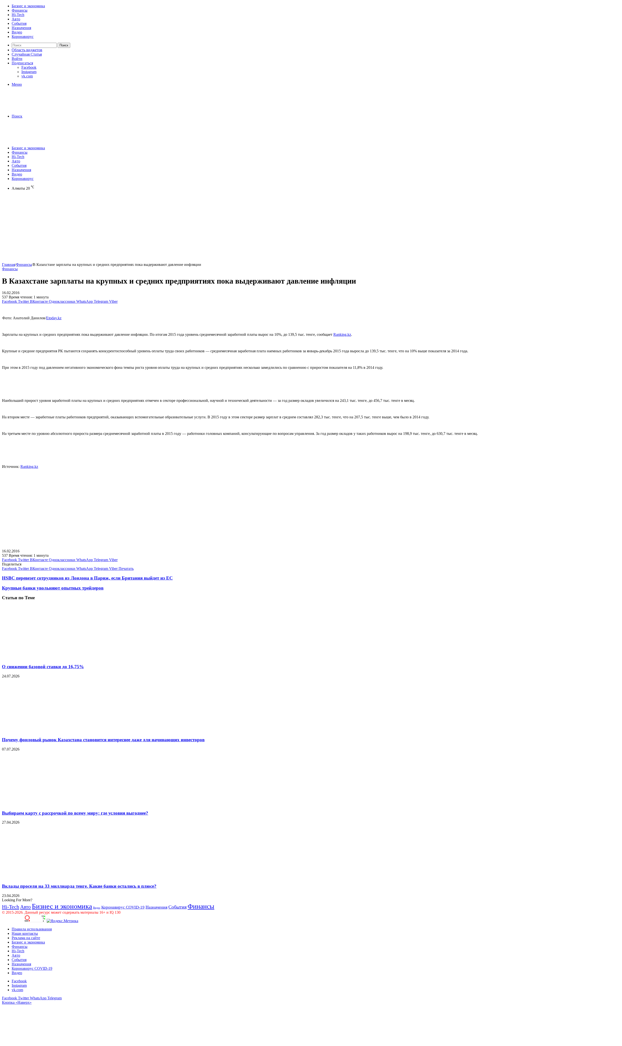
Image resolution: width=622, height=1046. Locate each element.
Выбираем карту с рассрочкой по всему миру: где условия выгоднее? (75, 813)
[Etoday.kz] (38, 108)
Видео (17, 32)
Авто (16, 19)
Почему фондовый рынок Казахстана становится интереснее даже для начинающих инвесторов (103, 739)
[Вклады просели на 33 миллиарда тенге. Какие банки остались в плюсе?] (49, 877)
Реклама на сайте (26, 938)
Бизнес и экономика (28, 6)
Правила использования (32, 929)
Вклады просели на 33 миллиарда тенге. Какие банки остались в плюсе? (79, 886)
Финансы (19, 10)
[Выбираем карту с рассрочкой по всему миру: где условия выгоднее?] (49, 803)
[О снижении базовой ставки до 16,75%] (49, 657)
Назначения (21, 28)
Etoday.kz (53, 318)
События (19, 23)
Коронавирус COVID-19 (123, 907)
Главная (8, 264)
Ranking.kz (342, 334)
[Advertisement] (148, 228)
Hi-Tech (18, 15)
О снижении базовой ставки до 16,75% (43, 666)
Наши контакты (25, 933)
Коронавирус (23, 36)
